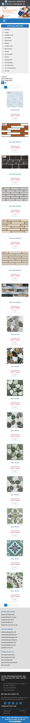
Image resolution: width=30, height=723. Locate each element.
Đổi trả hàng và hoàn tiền (8, 657)
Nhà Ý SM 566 (15, 398)
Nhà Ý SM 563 (15, 463)
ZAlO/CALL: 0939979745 (16, 1)
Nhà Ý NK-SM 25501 (15, 142)
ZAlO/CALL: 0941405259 (13, 4)
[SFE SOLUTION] (15, 721)
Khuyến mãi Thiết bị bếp (7, 614)
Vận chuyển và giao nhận (8, 654)
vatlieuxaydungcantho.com (8, 632)
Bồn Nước (6, 43)
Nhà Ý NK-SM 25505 (15, 238)
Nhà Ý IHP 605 (15, 110)
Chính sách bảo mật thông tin (9, 662)
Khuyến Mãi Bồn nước (7, 622)
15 (14, 87)
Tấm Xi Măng (7, 37)
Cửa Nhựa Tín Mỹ (8, 46)
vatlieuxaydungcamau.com (8, 645)
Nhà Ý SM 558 (15, 591)
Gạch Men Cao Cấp (8, 35)
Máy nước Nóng (8, 48)
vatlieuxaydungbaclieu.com (8, 642)
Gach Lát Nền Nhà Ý (7, 79)
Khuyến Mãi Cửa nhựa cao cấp (9, 625)
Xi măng (6, 32)
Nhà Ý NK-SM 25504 (15, 206)
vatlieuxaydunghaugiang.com (9, 637)
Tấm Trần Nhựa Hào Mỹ (10, 68)
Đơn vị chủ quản (5, 665)
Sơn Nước (6, 57)
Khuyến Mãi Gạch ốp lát (7, 619)
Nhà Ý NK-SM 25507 (15, 302)
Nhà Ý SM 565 (15, 430)
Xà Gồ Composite (8, 54)
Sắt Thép (6, 51)
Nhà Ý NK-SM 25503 (15, 174)
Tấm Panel (6, 70)
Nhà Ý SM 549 (15, 527)
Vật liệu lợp (7, 29)
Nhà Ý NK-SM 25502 (15, 270)
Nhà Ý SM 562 (15, 495)
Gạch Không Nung (8, 62)
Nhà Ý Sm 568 (15, 334)
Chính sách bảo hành (6, 660)
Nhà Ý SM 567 (15, 366)
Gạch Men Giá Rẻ (8, 59)
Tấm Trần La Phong (8, 65)
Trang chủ (4, 77)
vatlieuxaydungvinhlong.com (9, 634)
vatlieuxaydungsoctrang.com (9, 640)
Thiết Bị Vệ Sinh (8, 40)
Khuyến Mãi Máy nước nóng (8, 617)
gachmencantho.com (7, 647)
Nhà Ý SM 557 (15, 559)
